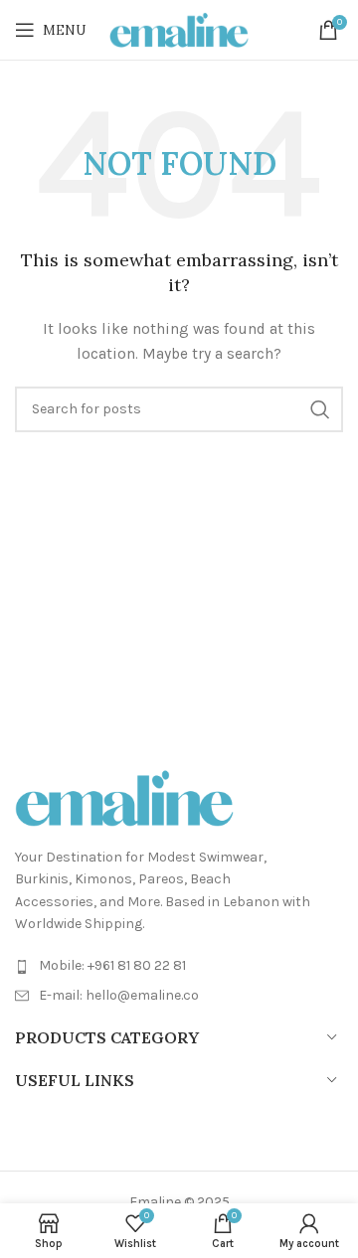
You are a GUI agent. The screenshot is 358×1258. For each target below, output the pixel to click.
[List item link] (179, 966)
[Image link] (124, 796)
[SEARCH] (320, 409)
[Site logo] (179, 28)
